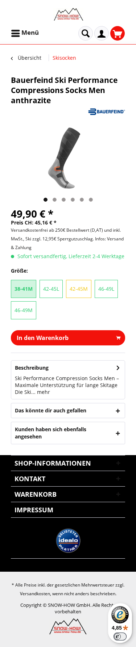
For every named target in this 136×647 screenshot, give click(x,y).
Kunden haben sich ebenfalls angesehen (50, 433)
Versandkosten (35, 594)
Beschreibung (32, 367)
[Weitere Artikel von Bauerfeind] (106, 111)
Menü (30, 32)
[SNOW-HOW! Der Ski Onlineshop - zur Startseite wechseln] (68, 14)
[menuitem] (25, 33)
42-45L (51, 288)
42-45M (79, 288)
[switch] (120, 636)
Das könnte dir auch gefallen (50, 410)
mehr (43, 391)
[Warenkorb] (117, 33)
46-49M (24, 310)
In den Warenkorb (43, 338)
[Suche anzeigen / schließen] (85, 33)
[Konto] (101, 33)
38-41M (24, 288)
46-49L (106, 288)
